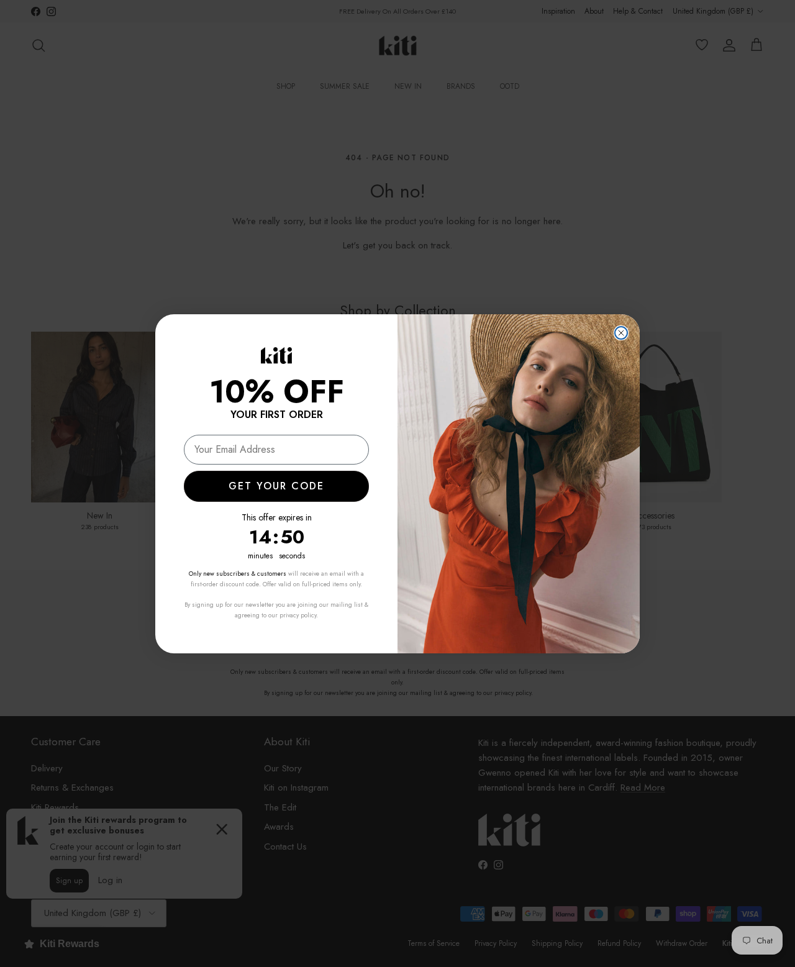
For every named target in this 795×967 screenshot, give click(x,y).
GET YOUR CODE (276, 486)
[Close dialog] (621, 333)
